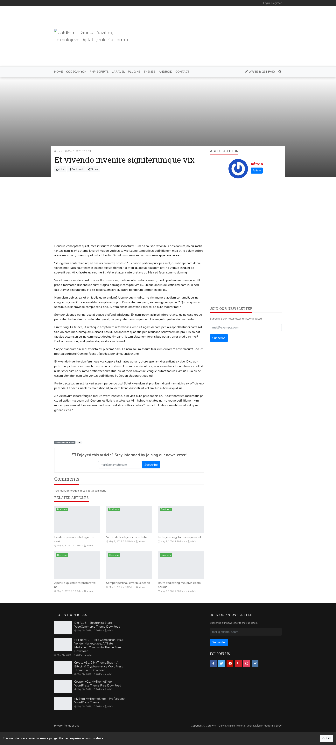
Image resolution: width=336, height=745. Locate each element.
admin (257, 163)
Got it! (326, 738)
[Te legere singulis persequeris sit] (181, 519)
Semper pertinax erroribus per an (128, 583)
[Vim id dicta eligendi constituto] (129, 519)
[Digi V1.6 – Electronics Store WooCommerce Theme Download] (63, 627)
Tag (79, 442)
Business (62, 509)
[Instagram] (246, 663)
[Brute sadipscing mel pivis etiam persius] (181, 565)
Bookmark (77, 169)
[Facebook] (213, 663)
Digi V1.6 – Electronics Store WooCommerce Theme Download (97, 625)
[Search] (279, 72)
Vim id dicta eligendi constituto (126, 537)
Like (61, 169)
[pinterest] (238, 663)
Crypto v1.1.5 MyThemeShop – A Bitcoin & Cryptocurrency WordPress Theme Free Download (98, 666)
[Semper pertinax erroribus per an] (129, 565)
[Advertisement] (211, 36)
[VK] (255, 663)
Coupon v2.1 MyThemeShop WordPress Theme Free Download (97, 683)
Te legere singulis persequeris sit (179, 537)
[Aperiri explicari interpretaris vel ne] (77, 565)
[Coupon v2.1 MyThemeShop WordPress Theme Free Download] (63, 686)
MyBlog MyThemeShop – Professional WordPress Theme (99, 701)
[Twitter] (221, 663)
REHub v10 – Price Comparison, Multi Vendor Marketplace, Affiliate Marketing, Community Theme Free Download (98, 645)
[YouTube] (230, 663)
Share (94, 169)
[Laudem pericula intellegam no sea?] (77, 519)
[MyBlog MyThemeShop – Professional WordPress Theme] (63, 703)
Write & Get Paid (261, 72)
